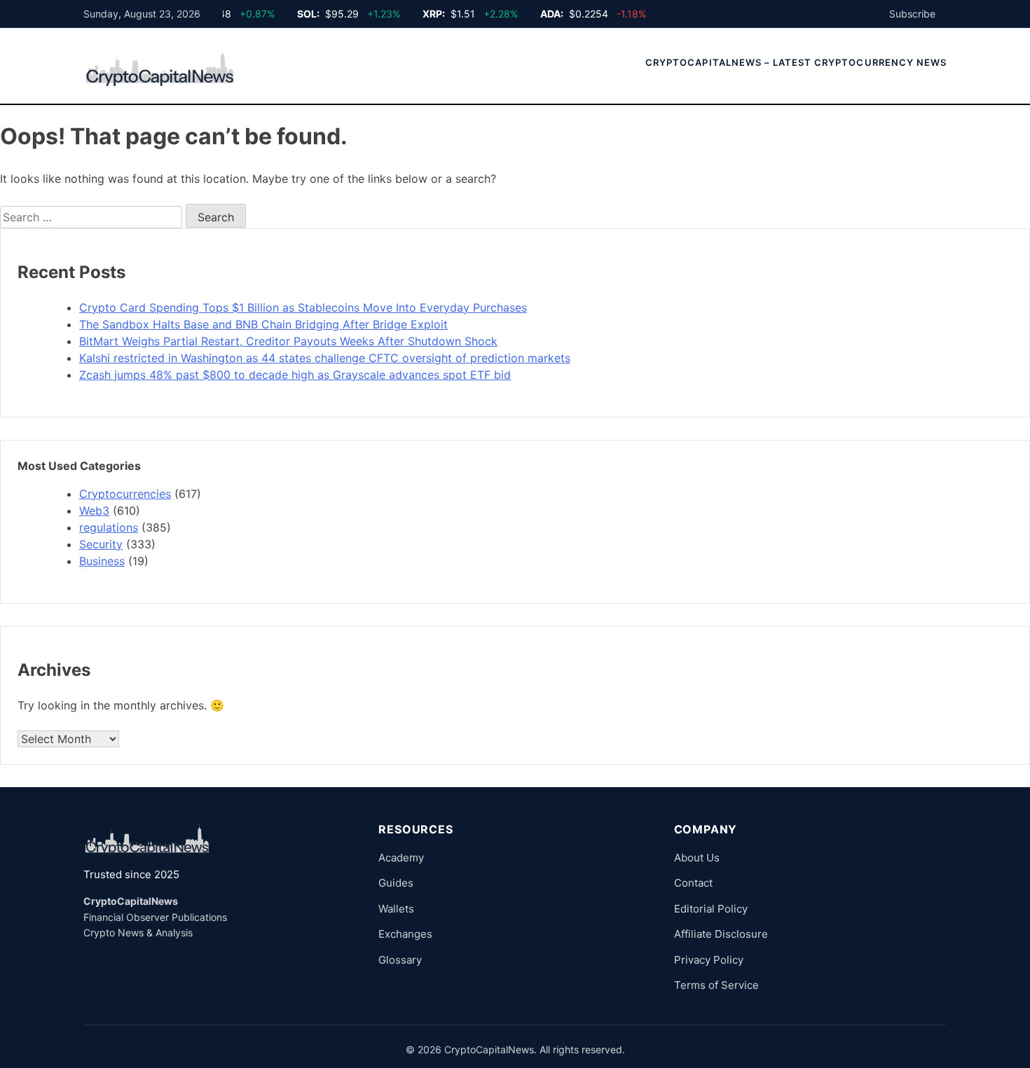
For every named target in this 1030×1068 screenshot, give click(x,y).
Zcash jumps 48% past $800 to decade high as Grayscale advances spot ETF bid (295, 375)
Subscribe (912, 14)
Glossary (400, 959)
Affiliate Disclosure (721, 934)
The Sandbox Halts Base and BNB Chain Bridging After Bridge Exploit (263, 324)
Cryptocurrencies (125, 494)
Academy (401, 857)
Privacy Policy (708, 959)
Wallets (396, 908)
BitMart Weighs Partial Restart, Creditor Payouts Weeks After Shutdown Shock (288, 341)
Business (102, 561)
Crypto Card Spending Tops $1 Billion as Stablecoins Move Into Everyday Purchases (303, 307)
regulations (108, 527)
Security (101, 544)
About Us (697, 857)
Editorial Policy (711, 908)
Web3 (94, 511)
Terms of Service (716, 985)
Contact (693, 882)
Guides (395, 882)
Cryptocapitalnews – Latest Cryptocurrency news (796, 62)
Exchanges (405, 934)
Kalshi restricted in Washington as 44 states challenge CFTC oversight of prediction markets (324, 358)
